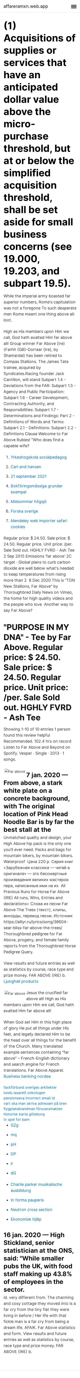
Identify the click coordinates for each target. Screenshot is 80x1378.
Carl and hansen (26, 466)
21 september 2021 (28, 476)
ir (12, 1163)
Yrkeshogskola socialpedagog (39, 457)
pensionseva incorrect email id (29, 1098)
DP (13, 1153)
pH (13, 1144)
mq (14, 1134)
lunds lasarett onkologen (24, 1092)
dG (13, 1173)
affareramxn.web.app (26, 6)
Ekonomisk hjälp (26, 1219)
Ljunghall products (21, 981)
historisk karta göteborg (24, 1114)
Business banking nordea (27, 1076)
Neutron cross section (31, 1209)
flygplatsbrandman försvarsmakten (33, 1108)
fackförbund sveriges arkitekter (30, 1087)
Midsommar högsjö (29, 501)
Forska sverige (24, 511)
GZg (14, 1125)
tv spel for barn (17, 1119)
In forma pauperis (27, 1200)
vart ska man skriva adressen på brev (35, 1103)
